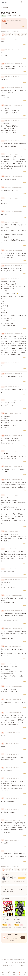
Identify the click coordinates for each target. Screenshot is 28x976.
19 (15, 34)
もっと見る (23, 874)
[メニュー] (25, 2)
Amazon (5, 924)
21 (22, 34)
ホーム (3, 974)
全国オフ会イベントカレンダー (20, 959)
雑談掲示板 (5, 7)
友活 (8, 974)
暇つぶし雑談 (3, 959)
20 (18, 34)
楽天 (9, 924)
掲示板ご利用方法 (22, 962)
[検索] (21, 2)
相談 (14, 974)
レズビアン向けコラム (6, 962)
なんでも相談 (10, 959)
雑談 (19, 974)
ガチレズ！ (5, 2)
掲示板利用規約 (6, 965)
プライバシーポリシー (20, 965)
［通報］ (23, 26)
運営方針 (12, 965)
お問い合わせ (15, 962)
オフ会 (25, 974)
